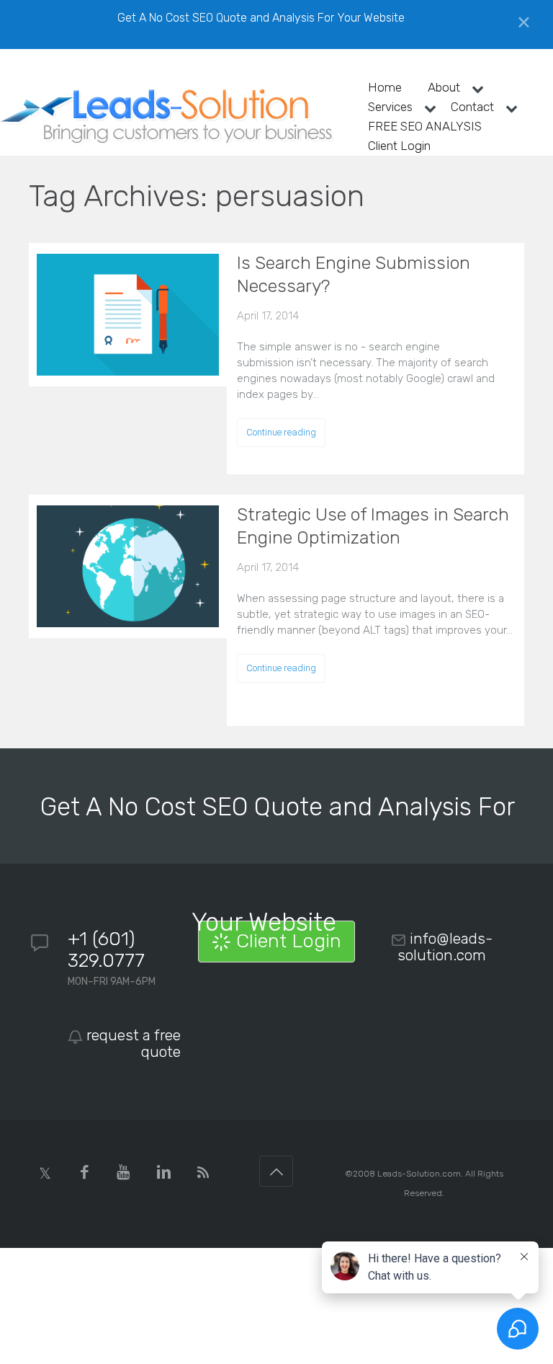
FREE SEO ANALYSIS (425, 126)
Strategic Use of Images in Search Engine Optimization (373, 526)
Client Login (399, 145)
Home (385, 87)
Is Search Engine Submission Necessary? (353, 274)
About (444, 87)
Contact (472, 106)
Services (390, 106)
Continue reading (281, 432)
